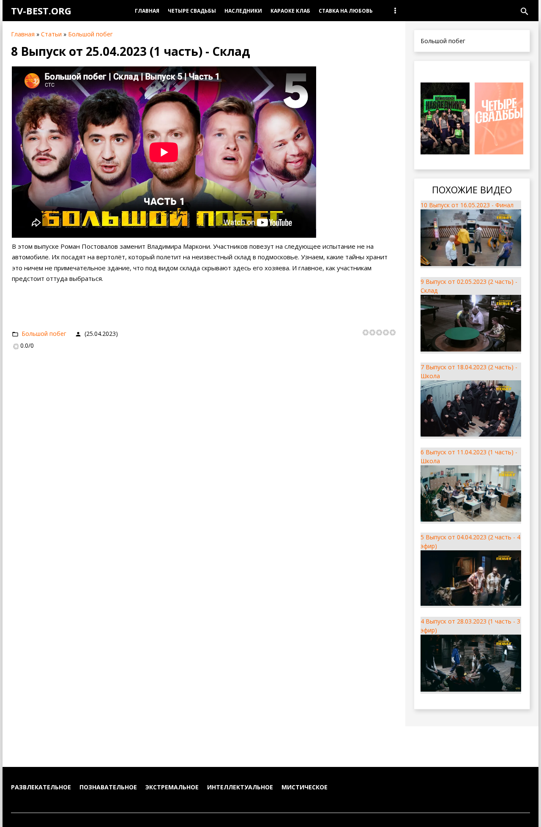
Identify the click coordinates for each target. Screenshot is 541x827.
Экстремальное (172, 787)
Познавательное (108, 787)
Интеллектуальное (240, 787)
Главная (23, 34)
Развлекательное (41, 787)
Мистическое (304, 787)
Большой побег (90, 34)
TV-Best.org (41, 10)
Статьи (51, 34)
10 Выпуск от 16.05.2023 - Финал (467, 205)
